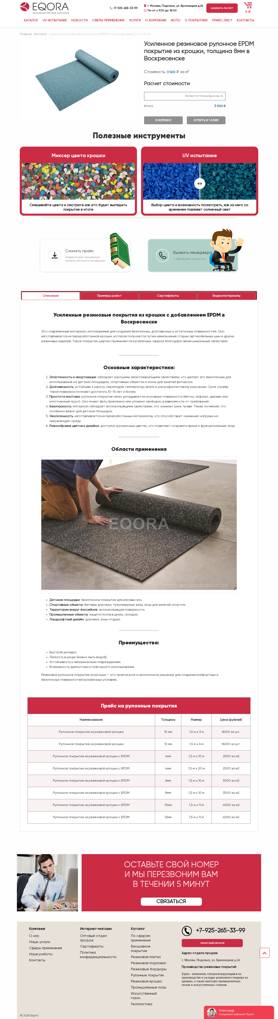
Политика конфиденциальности (98, 955)
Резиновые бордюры (148, 969)
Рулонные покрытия (147, 975)
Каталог (40, 34)
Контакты (245, 20)
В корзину (163, 120)
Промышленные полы (148, 987)
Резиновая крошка (146, 981)
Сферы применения (108, 20)
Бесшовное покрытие (140, 949)
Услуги (135, 20)
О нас (34, 936)
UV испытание (55, 20)
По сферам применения (141, 938)
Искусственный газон (144, 996)
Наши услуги (39, 942)
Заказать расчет (222, 8)
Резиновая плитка (146, 957)
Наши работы (41, 954)
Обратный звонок (212, 943)
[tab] (51, 296)
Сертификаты (91, 946)
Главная (26, 34)
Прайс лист (222, 20)
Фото (175, 20)
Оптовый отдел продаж (93, 938)
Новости (79, 20)
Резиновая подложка (148, 963)
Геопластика (141, 1004)
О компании (155, 20)
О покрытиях (196, 20)
